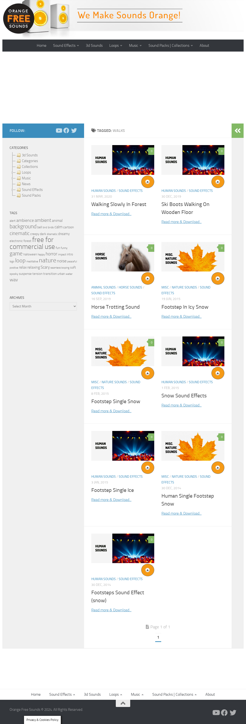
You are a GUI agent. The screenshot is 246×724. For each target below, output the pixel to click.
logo (12, 261)
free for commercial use (32, 243)
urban (61, 274)
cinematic (20, 233)
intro (70, 254)
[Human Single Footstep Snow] (192, 445)
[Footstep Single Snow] (122, 351)
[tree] (43, 175)
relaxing (33, 267)
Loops (114, 45)
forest (27, 241)
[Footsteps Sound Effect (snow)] (122, 548)
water (69, 274)
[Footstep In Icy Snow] (192, 256)
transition (50, 274)
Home (41, 45)
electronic (16, 241)
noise (62, 261)
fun (58, 248)
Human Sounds (103, 191)
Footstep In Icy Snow (185, 307)
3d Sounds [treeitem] (30, 155)
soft (73, 267)
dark (43, 234)
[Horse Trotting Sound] (122, 256)
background (23, 226)
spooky (14, 274)
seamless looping (59, 267)
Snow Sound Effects (184, 396)
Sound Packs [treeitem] (31, 195)
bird (45, 227)
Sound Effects (64, 45)
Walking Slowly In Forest (118, 204)
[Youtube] (59, 130)
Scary (45, 267)
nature (47, 260)
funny (64, 248)
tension (37, 274)
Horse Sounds (130, 287)
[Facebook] (66, 130)
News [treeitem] (26, 184)
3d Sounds (94, 45)
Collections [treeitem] (30, 167)
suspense (25, 274)
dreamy (64, 234)
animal (57, 220)
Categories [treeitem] (30, 161)
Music (133, 45)
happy (41, 254)
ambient (43, 220)
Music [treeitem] (26, 178)
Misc (165, 287)
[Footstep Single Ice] (122, 445)
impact (62, 254)
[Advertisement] (123, 87)
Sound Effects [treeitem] (32, 190)
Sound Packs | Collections (168, 45)
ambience (25, 220)
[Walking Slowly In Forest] (122, 160)
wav (14, 280)
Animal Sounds (103, 287)
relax (23, 267)
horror (51, 254)
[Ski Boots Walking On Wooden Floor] (192, 160)
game (16, 253)
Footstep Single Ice (112, 490)
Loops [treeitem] (26, 172)
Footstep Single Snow (115, 401)
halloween (30, 254)
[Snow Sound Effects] (192, 351)
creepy (34, 234)
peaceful (72, 261)
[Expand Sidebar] (238, 131)
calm (58, 227)
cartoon (68, 227)
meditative (32, 261)
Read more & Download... (111, 214)
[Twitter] (74, 130)
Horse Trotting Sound (115, 307)
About (204, 45)
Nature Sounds (184, 287)
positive (14, 267)
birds (51, 227)
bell (39, 227)
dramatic (52, 234)
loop (20, 260)
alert (13, 221)
